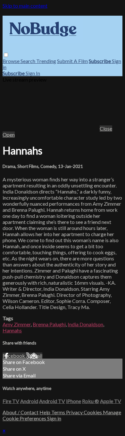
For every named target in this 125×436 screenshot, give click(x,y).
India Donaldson (85, 324)
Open (9, 134)
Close (106, 128)
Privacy (75, 412)
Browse (12, 61)
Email (36, 356)
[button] (6, 55)
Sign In (33, 73)
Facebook (14, 356)
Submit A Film (72, 61)
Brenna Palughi (49, 324)
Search (28, 61)
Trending (46, 61)
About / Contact (20, 412)
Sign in (54, 418)
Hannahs (12, 330)
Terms (58, 412)
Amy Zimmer (17, 324)
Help (45, 412)
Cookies (93, 412)
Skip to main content (25, 6)
